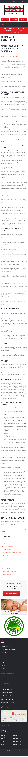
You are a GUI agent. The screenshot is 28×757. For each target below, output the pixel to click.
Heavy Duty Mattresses (7, 543)
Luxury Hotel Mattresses (7, 568)
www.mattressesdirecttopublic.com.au (10, 56)
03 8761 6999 (6, 707)
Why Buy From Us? (6, 646)
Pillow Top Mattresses (7, 549)
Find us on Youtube (6, 695)
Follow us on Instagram (7, 692)
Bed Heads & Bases (6, 574)
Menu (3, 24)
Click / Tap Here (14, 32)
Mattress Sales (5, 678)
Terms (3, 665)
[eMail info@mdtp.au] (14, 1)
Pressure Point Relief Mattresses (9, 562)
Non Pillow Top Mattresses (8, 546)
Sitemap (4, 668)
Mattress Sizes (5, 655)
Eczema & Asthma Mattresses (9, 565)
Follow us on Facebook (7, 689)
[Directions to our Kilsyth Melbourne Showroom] (23, 1)
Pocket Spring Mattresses (8, 540)
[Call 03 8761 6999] (5, 1)
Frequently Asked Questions (8, 649)
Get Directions (6, 704)
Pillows (3, 577)
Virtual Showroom (6, 652)
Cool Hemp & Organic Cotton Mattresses (11, 552)
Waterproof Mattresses (7, 555)
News (3, 659)
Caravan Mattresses (6, 558)
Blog (3, 662)
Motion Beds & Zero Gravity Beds (9, 571)
